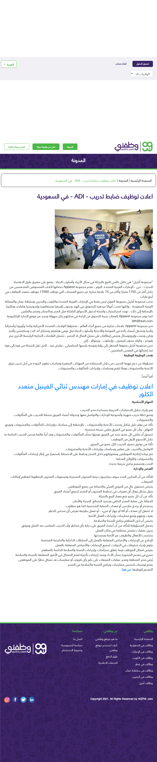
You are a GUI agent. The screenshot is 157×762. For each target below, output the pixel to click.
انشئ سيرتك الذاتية (16, 147)
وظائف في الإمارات (142, 651)
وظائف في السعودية (141, 644)
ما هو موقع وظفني (106, 638)
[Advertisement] (78, 28)
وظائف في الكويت (142, 657)
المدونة (70, 147)
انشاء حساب (121, 63)
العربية (10, 64)
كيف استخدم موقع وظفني (107, 647)
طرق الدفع (112, 656)
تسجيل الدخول (143, 63)
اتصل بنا (77, 638)
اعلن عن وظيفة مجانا (46, 147)
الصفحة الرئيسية (141, 180)
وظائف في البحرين (142, 676)
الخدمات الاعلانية (108, 662)
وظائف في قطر (144, 663)
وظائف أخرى (146, 682)
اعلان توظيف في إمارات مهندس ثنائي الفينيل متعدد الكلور (85, 389)
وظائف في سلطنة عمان (139, 670)
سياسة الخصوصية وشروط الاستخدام (71, 647)
